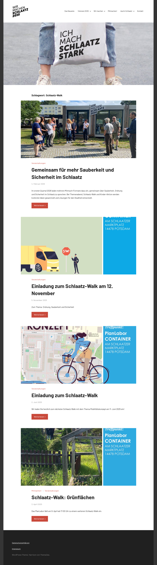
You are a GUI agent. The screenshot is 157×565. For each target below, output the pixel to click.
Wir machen (98, 11)
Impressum (16, 549)
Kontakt (140, 11)
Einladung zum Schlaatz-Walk (65, 395)
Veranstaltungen (39, 163)
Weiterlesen (39, 205)
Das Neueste (69, 11)
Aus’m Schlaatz (126, 11)
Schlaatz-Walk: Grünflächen (63, 497)
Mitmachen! (112, 11)
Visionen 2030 (83, 11)
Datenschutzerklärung (20, 543)
